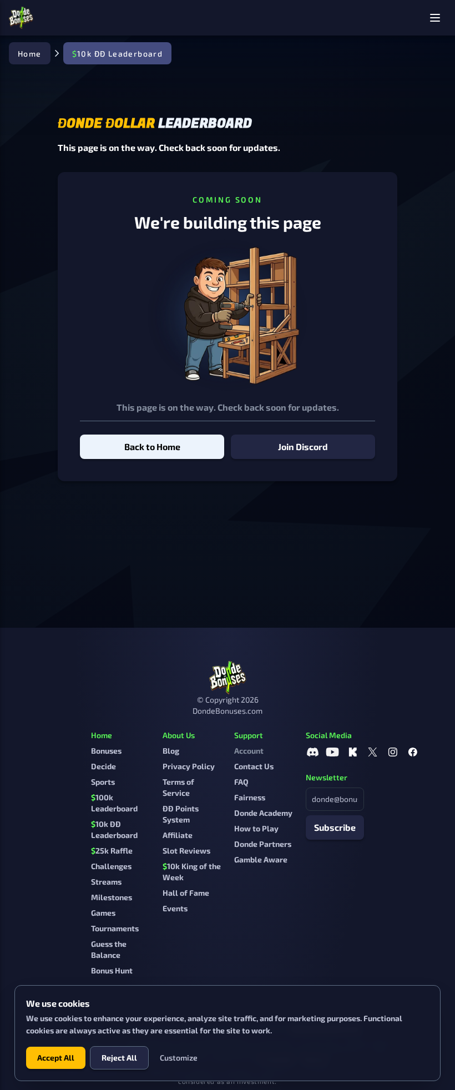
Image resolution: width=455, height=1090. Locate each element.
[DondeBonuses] (21, 18)
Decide (103, 766)
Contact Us (254, 766)
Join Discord (303, 446)
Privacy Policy (189, 766)
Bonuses (106, 750)
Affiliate (178, 835)
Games (103, 912)
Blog (171, 750)
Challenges (111, 866)
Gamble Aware (260, 859)
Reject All (119, 1057)
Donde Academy (263, 813)
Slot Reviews (186, 850)
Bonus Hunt (112, 970)
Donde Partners (262, 844)
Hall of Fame (186, 892)
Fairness (249, 797)
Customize (179, 1057)
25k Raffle (112, 850)
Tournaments (115, 928)
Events (175, 908)
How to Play (256, 828)
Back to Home (152, 446)
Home (30, 53)
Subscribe (335, 827)
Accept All (55, 1057)
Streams (106, 881)
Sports (103, 781)
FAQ (241, 781)
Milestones (111, 897)
